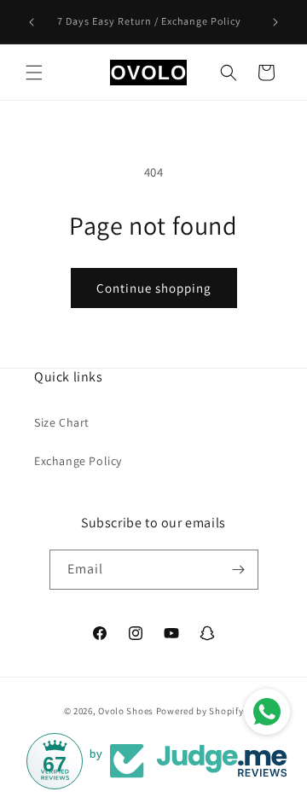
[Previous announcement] (31, 22)
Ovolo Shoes (126, 711)
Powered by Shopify (200, 711)
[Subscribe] (239, 570)
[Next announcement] (275, 22)
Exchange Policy (78, 460)
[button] (34, 72)
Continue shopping (153, 288)
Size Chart (62, 422)
